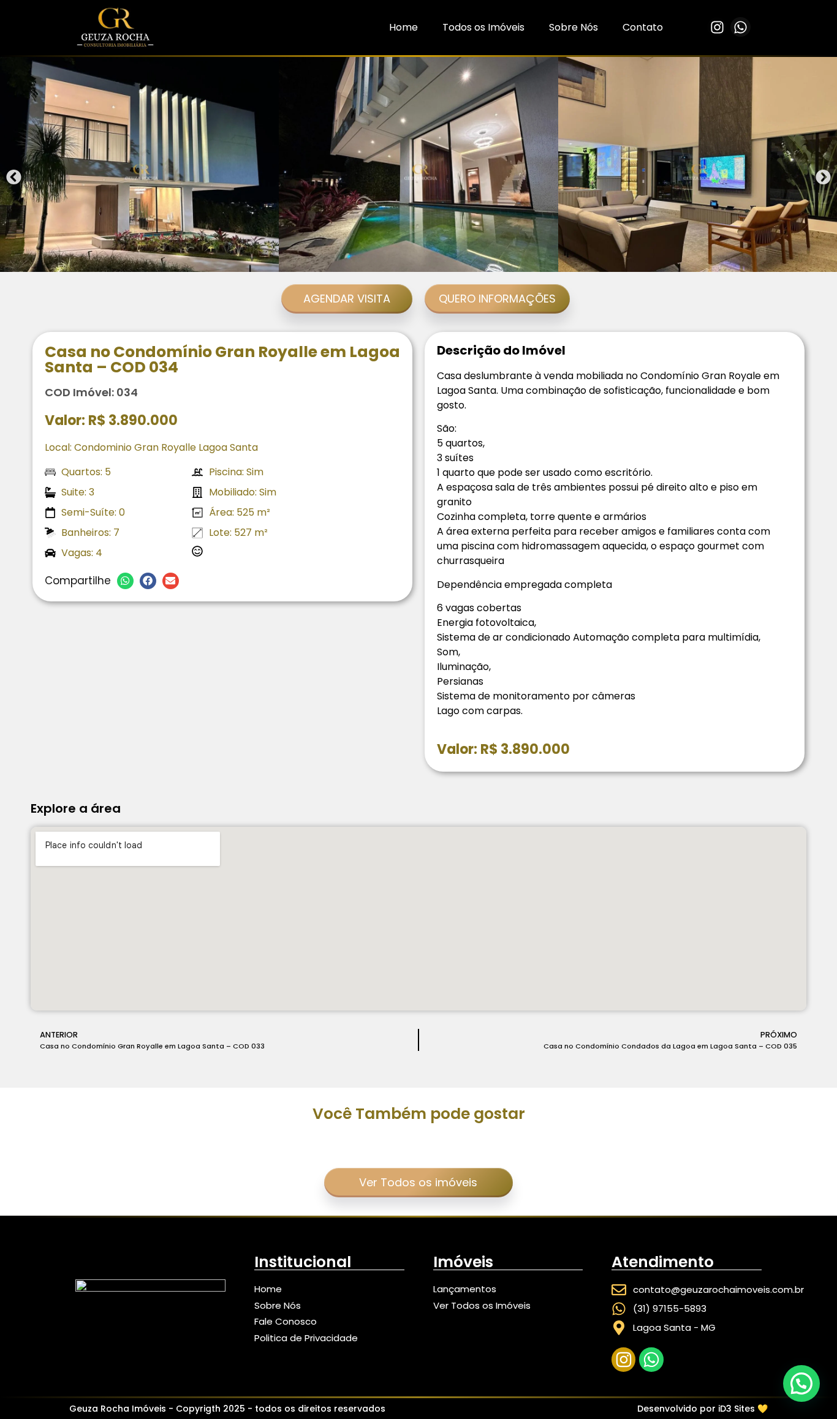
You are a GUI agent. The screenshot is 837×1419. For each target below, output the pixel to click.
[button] (13, 177)
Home (403, 27)
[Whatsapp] (740, 27)
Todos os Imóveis (483, 27)
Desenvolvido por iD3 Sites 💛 (702, 1408)
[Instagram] (717, 27)
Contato (643, 27)
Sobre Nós (573, 27)
